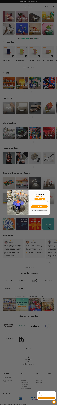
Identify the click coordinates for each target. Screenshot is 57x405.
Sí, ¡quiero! (39, 206)
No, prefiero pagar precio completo (39, 210)
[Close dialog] (49, 191)
